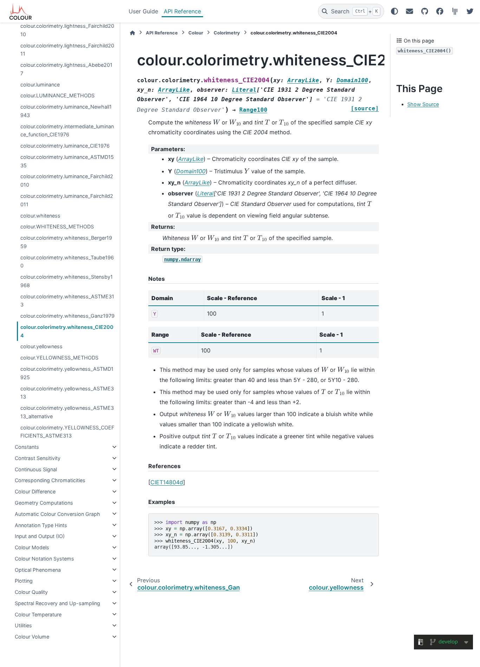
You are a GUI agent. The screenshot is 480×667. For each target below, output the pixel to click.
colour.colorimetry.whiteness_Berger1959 (66, 242)
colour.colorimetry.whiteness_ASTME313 (67, 300)
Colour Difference (35, 491)
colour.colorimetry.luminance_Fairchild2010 (66, 180)
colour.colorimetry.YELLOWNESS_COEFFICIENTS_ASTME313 (67, 431)
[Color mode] (394, 11)
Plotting (24, 581)
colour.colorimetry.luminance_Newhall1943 (66, 111)
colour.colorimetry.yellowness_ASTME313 (67, 392)
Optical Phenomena (38, 569)
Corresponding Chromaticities (50, 480)
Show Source (423, 104)
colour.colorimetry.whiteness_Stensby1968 (66, 281)
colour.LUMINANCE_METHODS (57, 95)
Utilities (23, 625)
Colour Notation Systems (44, 559)
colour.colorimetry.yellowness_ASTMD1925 (66, 373)
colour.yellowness (41, 346)
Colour (195, 32)
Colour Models (32, 547)
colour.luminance (40, 84)
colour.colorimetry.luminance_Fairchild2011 (66, 200)
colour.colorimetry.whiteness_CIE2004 (66, 331)
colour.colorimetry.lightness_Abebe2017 (66, 69)
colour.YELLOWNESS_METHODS (59, 358)
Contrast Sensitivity (37, 458)
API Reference (182, 11)
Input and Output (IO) (40, 536)
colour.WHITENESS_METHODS (57, 226)
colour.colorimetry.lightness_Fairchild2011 (67, 49)
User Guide (143, 11)
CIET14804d (166, 482)
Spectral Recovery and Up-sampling (57, 603)
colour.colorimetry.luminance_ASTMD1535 (67, 161)
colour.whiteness (40, 215)
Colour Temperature (38, 614)
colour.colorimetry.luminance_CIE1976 (65, 146)
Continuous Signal (36, 469)
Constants (27, 447)
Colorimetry (227, 32)
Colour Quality (31, 592)
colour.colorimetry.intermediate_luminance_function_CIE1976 (67, 130)
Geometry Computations (44, 503)
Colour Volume (32, 637)
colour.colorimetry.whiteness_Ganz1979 (67, 316)
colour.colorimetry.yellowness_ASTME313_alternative (67, 412)
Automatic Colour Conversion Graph (57, 514)
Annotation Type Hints (41, 525)
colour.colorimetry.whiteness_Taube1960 (67, 261)
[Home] (132, 33)
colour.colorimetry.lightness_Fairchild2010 (67, 30)
